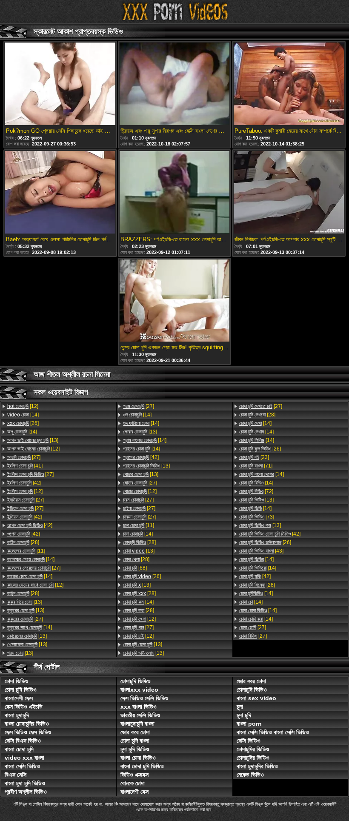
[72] (256, 491)
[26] (23, 423)
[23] (254, 457)
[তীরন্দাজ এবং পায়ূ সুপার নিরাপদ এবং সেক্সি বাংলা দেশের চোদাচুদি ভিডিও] (174, 84)
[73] (256, 517)
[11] (26, 551)
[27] (23, 457)
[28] (23, 542)
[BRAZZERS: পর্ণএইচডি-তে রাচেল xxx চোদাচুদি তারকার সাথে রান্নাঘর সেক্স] (174, 193)
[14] (23, 415)
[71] (255, 466)
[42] (24, 483)
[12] (22, 406)
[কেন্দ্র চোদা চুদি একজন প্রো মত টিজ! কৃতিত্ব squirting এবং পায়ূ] (174, 301)
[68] (135, 568)
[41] (25, 466)
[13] (32, 440)
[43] (261, 551)
